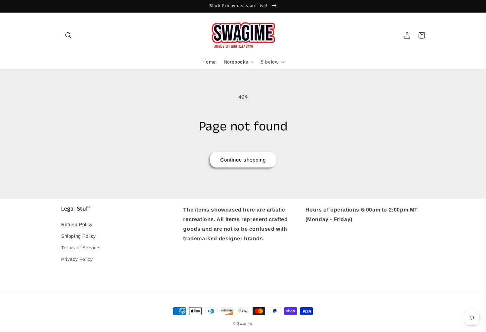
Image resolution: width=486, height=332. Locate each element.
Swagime (245, 323)
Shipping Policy (78, 236)
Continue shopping (243, 160)
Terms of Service (80, 247)
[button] (68, 35)
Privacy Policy (77, 259)
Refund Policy (77, 224)
